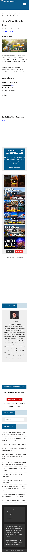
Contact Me (10, 518)
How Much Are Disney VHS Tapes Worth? (14, 444)
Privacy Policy (11, 514)
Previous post (10, 258)
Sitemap (9, 512)
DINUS (4, 13)
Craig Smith (11, 31)
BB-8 (3, 121)
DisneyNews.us (19, 550)
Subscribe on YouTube (14, 399)
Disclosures (10, 516)
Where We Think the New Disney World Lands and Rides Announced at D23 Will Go (13, 488)
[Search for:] (14, 419)
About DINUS (10, 510)
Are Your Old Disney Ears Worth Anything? (14, 500)
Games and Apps (11, 13)
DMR (19, 359)
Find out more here (14, 167)
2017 (12, 85)
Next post (20, 258)
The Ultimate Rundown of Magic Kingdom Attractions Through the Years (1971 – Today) (14, 456)
